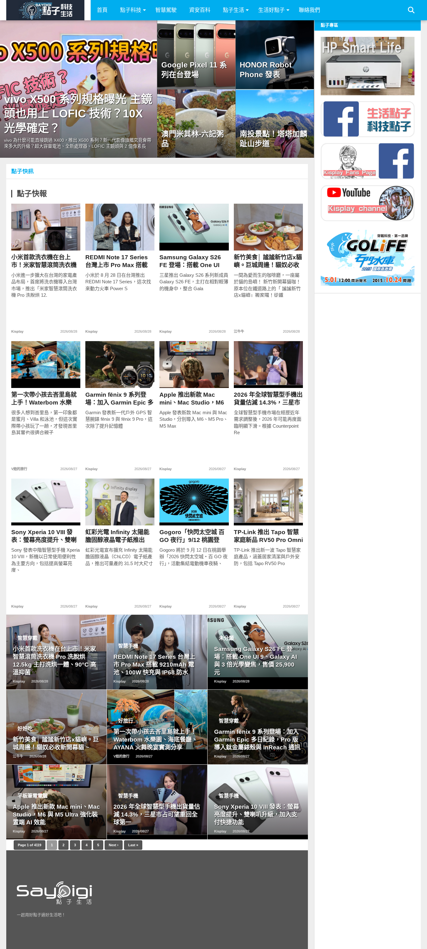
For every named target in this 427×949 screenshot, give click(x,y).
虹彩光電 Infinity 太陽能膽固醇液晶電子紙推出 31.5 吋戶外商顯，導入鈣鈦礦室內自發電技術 (118, 536)
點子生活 (233, 10)
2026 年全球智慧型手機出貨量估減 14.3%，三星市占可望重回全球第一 (268, 398)
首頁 (102, 10)
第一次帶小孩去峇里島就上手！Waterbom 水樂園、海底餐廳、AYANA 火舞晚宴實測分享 (45, 398)
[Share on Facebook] (33, 240)
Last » (133, 845)
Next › (113, 845)
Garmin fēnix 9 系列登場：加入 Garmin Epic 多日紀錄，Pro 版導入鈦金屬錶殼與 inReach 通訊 (119, 398)
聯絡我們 (309, 10)
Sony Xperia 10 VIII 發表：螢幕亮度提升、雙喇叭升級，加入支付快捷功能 (44, 536)
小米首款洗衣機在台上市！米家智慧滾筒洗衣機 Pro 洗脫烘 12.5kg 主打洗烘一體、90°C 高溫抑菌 (45, 261)
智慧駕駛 (166, 10)
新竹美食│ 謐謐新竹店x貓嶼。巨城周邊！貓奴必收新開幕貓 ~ (268, 261)
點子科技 (130, 10)
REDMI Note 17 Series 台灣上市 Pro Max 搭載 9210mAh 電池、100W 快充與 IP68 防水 (116, 261)
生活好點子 (271, 10)
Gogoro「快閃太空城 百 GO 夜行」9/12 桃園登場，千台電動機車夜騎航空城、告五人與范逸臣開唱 (192, 536)
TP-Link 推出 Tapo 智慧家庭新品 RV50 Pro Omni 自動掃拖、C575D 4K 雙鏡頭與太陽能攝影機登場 (268, 536)
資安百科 (199, 10)
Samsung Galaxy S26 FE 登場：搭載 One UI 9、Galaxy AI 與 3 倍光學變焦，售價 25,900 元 (193, 261)
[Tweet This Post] (46, 240)
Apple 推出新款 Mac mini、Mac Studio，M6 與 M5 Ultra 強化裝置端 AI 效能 (191, 398)
